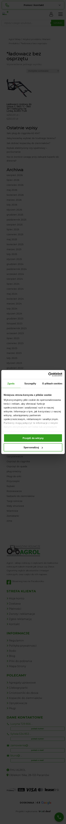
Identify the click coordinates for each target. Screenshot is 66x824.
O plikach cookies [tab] (52, 383)
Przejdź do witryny (33, 438)
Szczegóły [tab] (30, 383)
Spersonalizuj (31, 447)
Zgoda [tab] (11, 383)
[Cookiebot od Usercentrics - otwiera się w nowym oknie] (48, 375)
